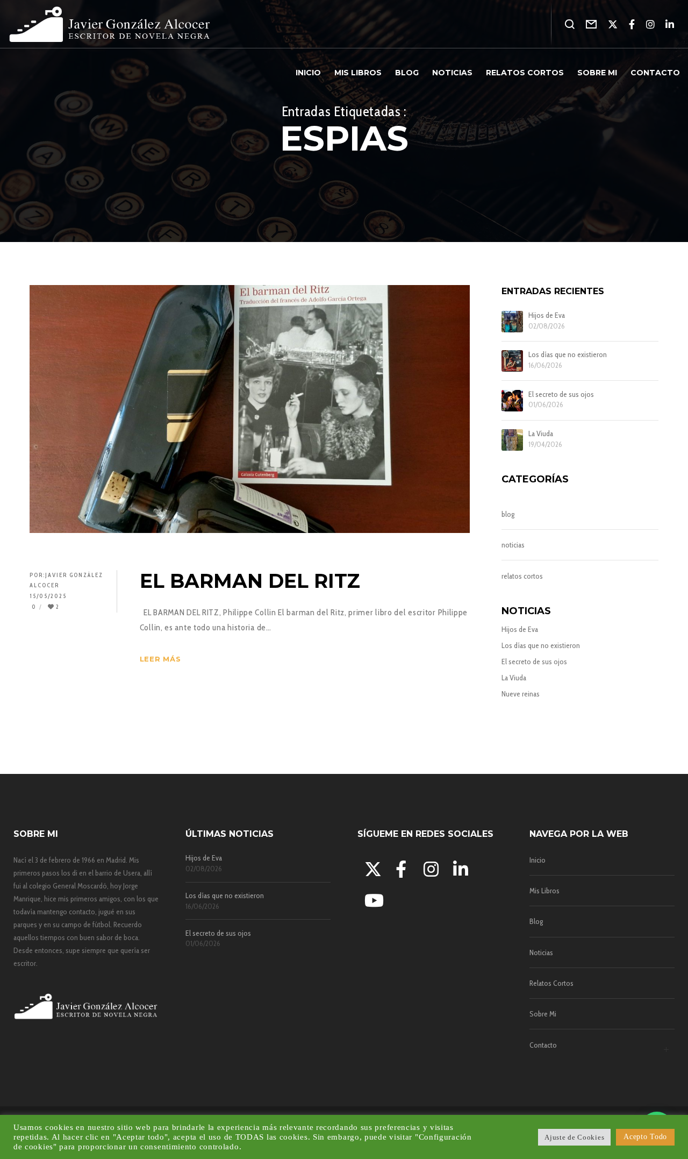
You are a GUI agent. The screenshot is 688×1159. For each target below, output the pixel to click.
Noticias (541, 952)
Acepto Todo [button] (645, 1137)
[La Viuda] (512, 440)
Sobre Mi (542, 1014)
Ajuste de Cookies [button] (574, 1137)
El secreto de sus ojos (561, 394)
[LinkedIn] (670, 24)
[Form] (591, 24)
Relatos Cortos (551, 983)
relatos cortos (522, 576)
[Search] (570, 24)
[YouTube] (371, 898)
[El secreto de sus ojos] (512, 400)
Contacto (543, 1045)
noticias (513, 545)
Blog (536, 921)
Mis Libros (544, 890)
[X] (613, 24)
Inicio (537, 860)
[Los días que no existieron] (512, 361)
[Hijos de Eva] (512, 321)
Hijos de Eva (546, 315)
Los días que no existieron (567, 354)
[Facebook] (632, 24)
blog (507, 514)
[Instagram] (651, 24)
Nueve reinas (520, 694)
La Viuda (540, 433)
